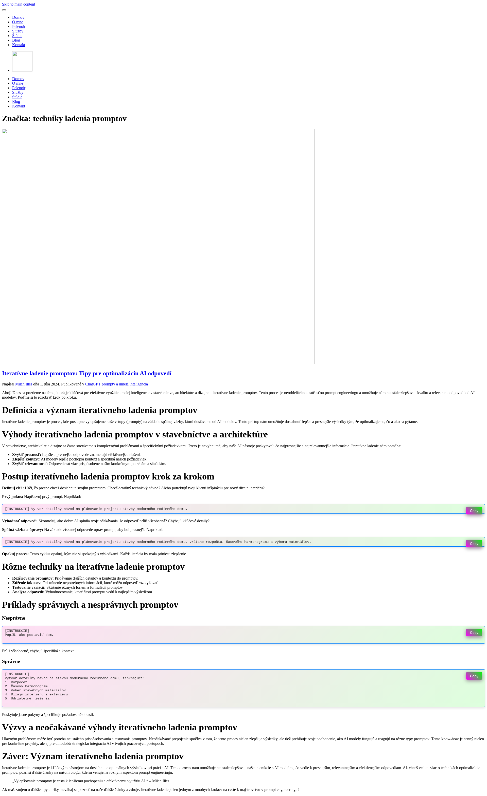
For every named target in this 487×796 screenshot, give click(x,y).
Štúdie (17, 35)
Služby (17, 31)
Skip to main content (18, 4)
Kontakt (18, 45)
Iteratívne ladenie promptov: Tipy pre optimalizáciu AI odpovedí (86, 373)
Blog (16, 40)
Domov (18, 17)
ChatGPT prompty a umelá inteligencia (116, 384)
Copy (474, 511)
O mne (17, 22)
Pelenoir (18, 26)
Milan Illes (23, 384)
